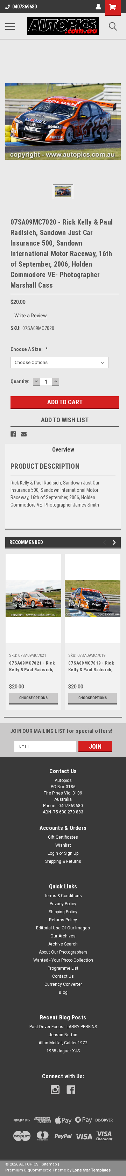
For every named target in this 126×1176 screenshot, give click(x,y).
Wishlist (63, 845)
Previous (105, 542)
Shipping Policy (63, 911)
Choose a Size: (29, 349)
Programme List (63, 968)
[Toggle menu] (10, 26)
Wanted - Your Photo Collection (63, 960)
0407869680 (24, 6)
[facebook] (70, 1089)
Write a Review (30, 315)
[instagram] (55, 1089)
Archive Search (63, 944)
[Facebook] (13, 434)
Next (115, 542)
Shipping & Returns (63, 861)
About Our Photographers (63, 952)
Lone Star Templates (91, 1170)
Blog (63, 992)
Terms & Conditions (63, 895)
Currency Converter (63, 984)
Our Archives (63, 936)
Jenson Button (63, 1034)
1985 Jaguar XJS (63, 1050)
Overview (63, 449)
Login (53, 853)
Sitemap (49, 1164)
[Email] (24, 434)
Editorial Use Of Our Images (63, 928)
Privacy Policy (63, 903)
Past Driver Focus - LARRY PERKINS (63, 1026)
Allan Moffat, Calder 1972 (63, 1042)
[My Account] (98, 6)
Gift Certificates (63, 837)
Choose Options (33, 698)
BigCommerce (37, 1170)
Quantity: (19, 381)
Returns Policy (63, 919)
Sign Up (71, 853)
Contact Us (63, 976)
